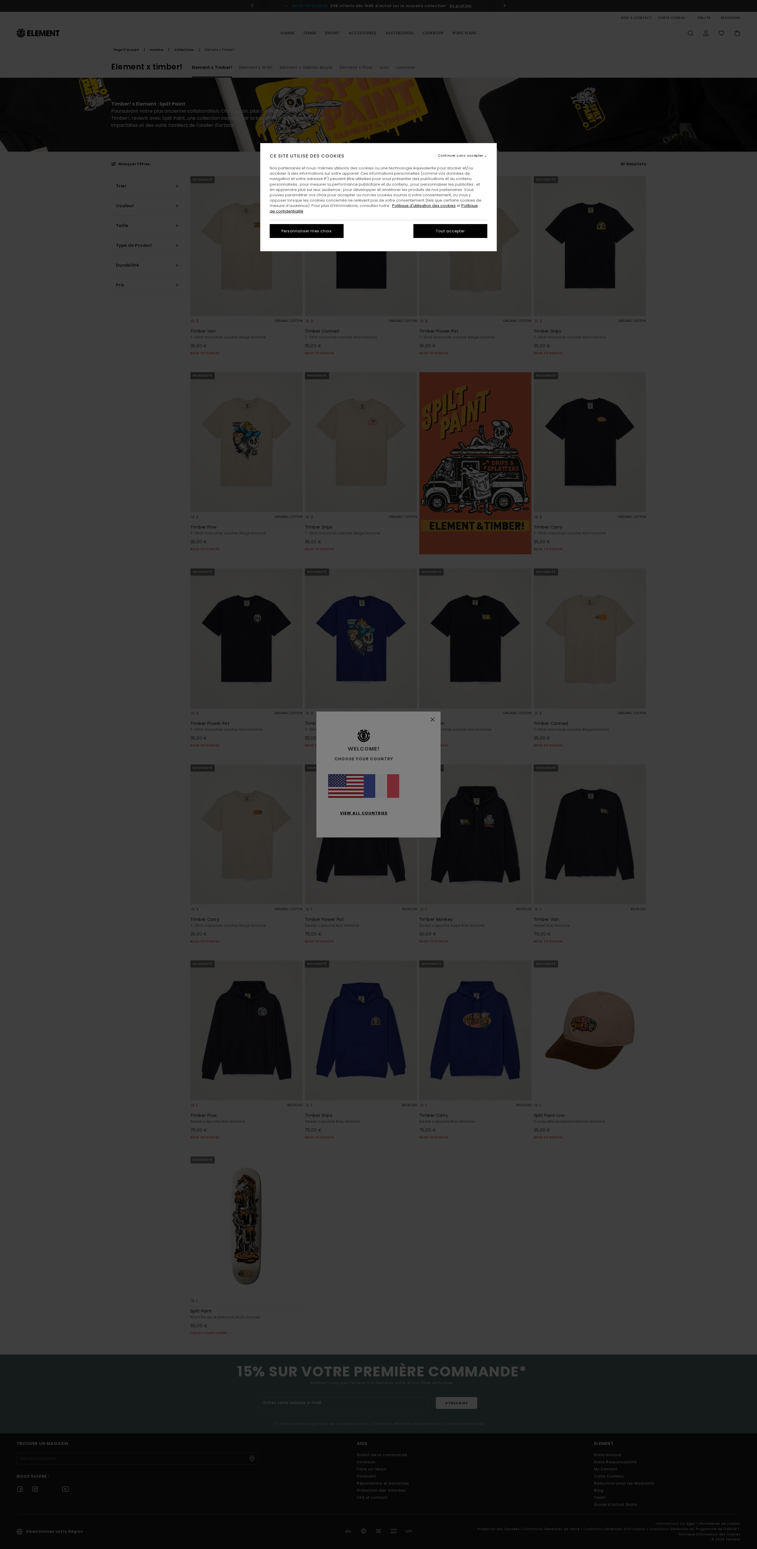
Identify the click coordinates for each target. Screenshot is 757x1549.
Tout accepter (450, 231)
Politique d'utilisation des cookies (424, 205)
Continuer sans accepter (460, 155)
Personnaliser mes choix (307, 231)
